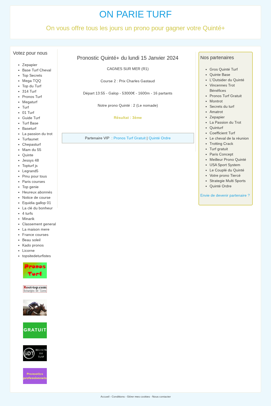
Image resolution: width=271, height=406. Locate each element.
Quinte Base (220, 74)
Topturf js (30, 165)
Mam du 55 (31, 150)
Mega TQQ (31, 81)
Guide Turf (31, 118)
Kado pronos (33, 245)
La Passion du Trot (225, 122)
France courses (35, 234)
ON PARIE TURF (135, 14)
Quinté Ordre (160, 138)
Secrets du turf (222, 106)
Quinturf (216, 128)
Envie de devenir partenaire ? (225, 195)
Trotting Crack (221, 143)
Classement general (39, 224)
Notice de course (36, 197)
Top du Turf (31, 86)
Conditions (118, 396)
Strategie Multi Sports (228, 181)
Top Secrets (32, 75)
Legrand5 (30, 171)
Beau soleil (31, 240)
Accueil (105, 396)
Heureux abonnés (37, 192)
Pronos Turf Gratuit (130, 138)
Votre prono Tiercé (225, 175)
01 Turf (28, 112)
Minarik (28, 219)
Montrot (216, 101)
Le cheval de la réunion (229, 138)
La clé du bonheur (37, 208)
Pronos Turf (32, 96)
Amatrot (216, 112)
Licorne (28, 250)
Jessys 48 (30, 160)
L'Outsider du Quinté (227, 80)
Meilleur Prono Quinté (228, 159)
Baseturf (29, 128)
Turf (25, 107)
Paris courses (33, 181)
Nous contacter (161, 396)
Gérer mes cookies (138, 396)
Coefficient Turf (222, 133)
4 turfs (27, 213)
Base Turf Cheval (36, 70)
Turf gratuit (219, 149)
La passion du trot (37, 134)
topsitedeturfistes (36, 256)
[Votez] (35, 270)
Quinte (27, 155)
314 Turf (29, 91)
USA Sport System (225, 165)
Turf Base (30, 123)
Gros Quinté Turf (224, 69)
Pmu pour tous (34, 176)
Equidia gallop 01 (36, 203)
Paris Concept (221, 154)
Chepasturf (31, 144)
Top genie (30, 187)
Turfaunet (30, 139)
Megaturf (29, 102)
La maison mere (35, 229)
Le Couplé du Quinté (227, 170)
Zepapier (29, 65)
